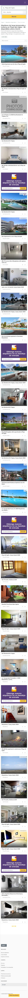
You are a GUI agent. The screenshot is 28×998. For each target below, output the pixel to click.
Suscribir (23, 188)
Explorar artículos (5, 956)
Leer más (4, 36)
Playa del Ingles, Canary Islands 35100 (11, 628)
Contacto (3, 978)
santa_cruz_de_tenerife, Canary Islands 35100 (13, 287)
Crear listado (4, 954)
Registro (3, 965)
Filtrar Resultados (14, 995)
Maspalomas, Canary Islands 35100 (10, 724)
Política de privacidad (6, 975)
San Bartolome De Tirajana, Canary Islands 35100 (13, 311)
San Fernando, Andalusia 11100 (9, 579)
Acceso (2, 963)
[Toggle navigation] (25, 2)
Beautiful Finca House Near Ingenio (10, 604)
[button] (2, 78)
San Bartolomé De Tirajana (8, 140)
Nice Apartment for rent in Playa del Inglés (12, 236)
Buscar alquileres (5, 952)
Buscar (14, 16)
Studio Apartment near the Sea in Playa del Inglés (14, 64)
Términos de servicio (6, 973)
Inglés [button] (3, 945)
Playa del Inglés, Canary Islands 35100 (11, 555)
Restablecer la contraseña (7, 967)
